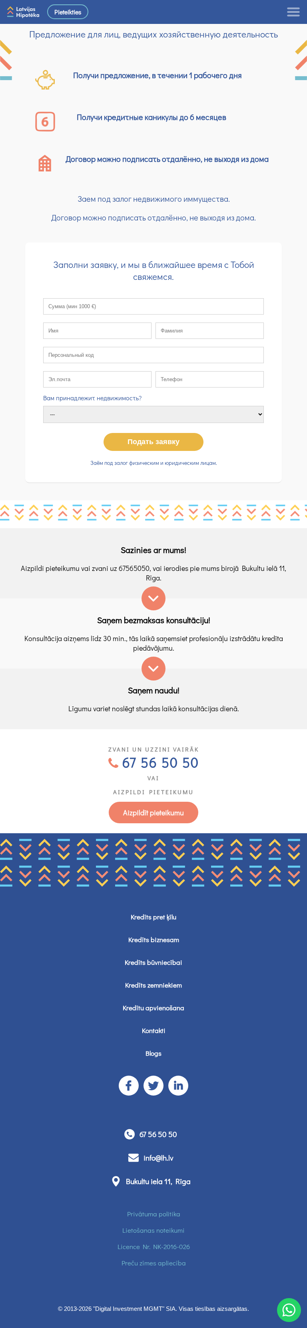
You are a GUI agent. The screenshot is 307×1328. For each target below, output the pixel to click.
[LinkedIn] (178, 1086)
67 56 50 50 (160, 762)
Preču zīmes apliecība (154, 1262)
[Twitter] (153, 1086)
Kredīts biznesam (153, 939)
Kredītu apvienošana (153, 1007)
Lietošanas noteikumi (153, 1230)
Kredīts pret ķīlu (153, 916)
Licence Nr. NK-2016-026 (154, 1246)
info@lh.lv (158, 1158)
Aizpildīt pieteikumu (153, 812)
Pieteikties (67, 12)
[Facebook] (129, 1086)
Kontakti (153, 1030)
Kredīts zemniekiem (153, 985)
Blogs (153, 1053)
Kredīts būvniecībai (153, 962)
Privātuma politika (153, 1213)
